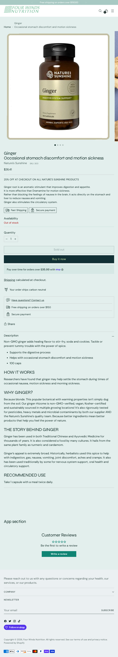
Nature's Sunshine (15, 163)
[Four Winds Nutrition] (22, 11)
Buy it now (59, 259)
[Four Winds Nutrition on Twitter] (10, 622)
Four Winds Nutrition (34, 639)
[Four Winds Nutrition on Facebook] (5, 622)
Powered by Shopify (14, 642)
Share (11, 324)
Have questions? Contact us (28, 300)
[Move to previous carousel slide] (105, 503)
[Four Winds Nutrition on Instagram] (15, 622)
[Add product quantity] (6, 239)
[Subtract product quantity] (15, 239)
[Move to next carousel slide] (111, 503)
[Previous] (32, 2)
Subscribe (107, 610)
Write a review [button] (59, 553)
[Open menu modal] (113, 11)
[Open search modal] (100, 11)
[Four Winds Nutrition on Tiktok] (19, 622)
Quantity (9, 232)
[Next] (86, 2)
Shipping (9, 280)
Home (7, 27)
